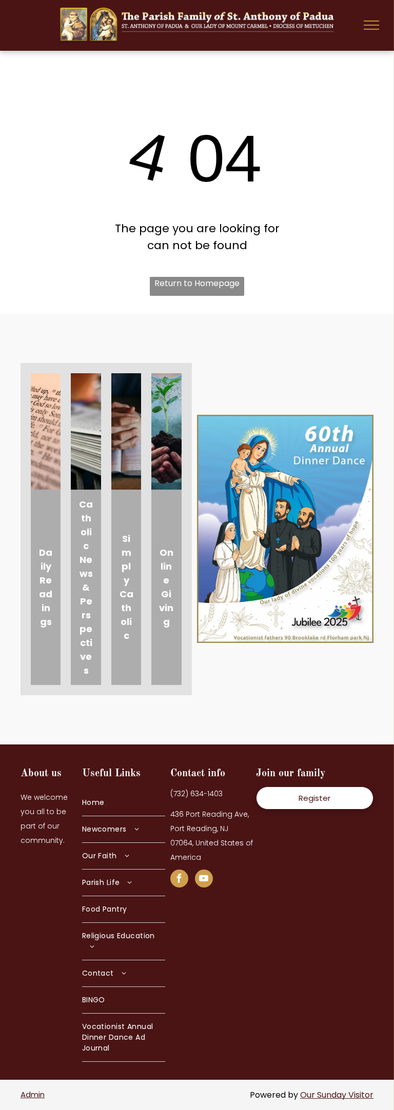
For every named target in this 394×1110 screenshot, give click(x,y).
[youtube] (204, 880)
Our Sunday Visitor (336, 1095)
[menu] (371, 25)
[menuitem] (123, 803)
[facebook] (179, 880)
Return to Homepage (197, 283)
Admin (33, 1094)
